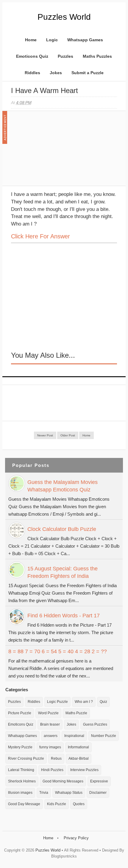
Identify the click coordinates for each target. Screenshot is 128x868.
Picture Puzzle (19, 713)
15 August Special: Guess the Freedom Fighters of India (62, 572)
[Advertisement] (55, 151)
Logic (52, 39)
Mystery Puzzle (20, 747)
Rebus (56, 758)
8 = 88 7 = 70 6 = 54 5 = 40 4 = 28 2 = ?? (57, 651)
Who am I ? (84, 702)
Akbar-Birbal (78, 758)
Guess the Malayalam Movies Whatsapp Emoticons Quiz (62, 486)
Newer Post (45, 435)
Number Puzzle (103, 736)
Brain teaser (50, 724)
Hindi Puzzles (52, 770)
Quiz (103, 702)
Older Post (67, 435)
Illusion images (20, 793)
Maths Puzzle (76, 713)
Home (31, 39)
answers (50, 736)
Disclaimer (98, 793)
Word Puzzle (48, 713)
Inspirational (74, 736)
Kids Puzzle (56, 804)
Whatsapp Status (68, 793)
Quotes (79, 804)
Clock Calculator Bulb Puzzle (61, 529)
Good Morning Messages (63, 781)
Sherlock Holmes (22, 781)
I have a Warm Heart (44, 90)
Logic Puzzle (57, 702)
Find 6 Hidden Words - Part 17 (63, 616)
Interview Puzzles (84, 770)
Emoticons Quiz (32, 56)
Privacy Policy (76, 838)
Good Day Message (24, 804)
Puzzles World (64, 17)
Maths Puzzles (97, 56)
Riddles (32, 72)
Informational (78, 747)
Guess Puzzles (95, 724)
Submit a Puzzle (87, 72)
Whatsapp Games (85, 39)
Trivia (43, 793)
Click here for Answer (40, 236)
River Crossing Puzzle (26, 758)
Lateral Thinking (21, 770)
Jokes (56, 72)
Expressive (99, 781)
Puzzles (65, 56)
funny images (50, 747)
